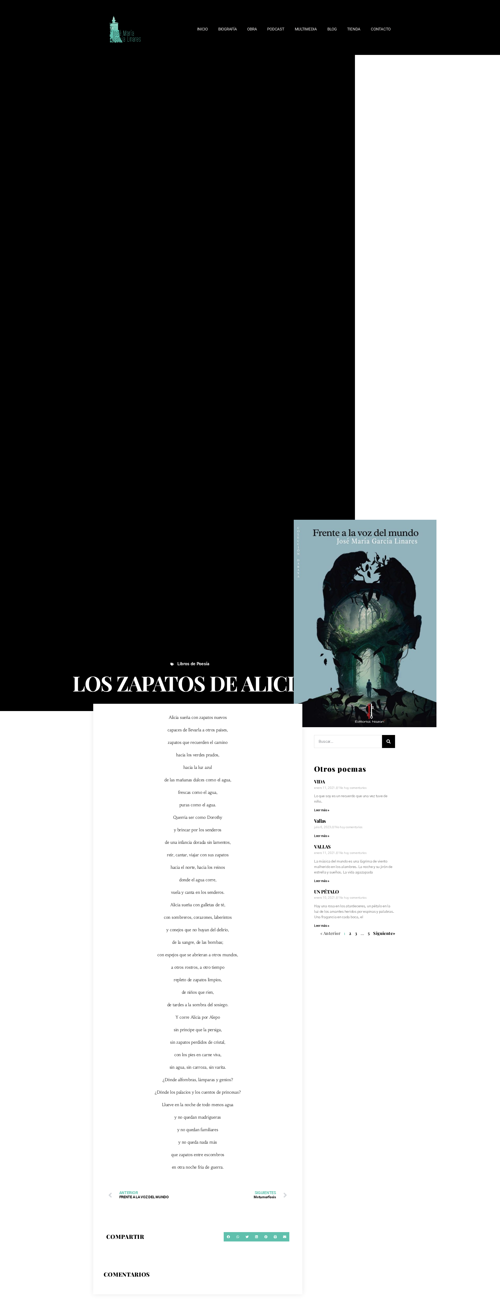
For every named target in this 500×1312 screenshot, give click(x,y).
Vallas (320, 821)
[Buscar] (388, 741)
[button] (228, 1236)
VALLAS (322, 847)
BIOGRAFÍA (227, 29)
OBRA (252, 29)
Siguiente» (384, 933)
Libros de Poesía (193, 664)
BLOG (332, 29)
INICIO (202, 29)
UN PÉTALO (326, 892)
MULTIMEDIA (306, 29)
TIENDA (353, 29)
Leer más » (321, 810)
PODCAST (275, 29)
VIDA (319, 781)
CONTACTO (381, 29)
